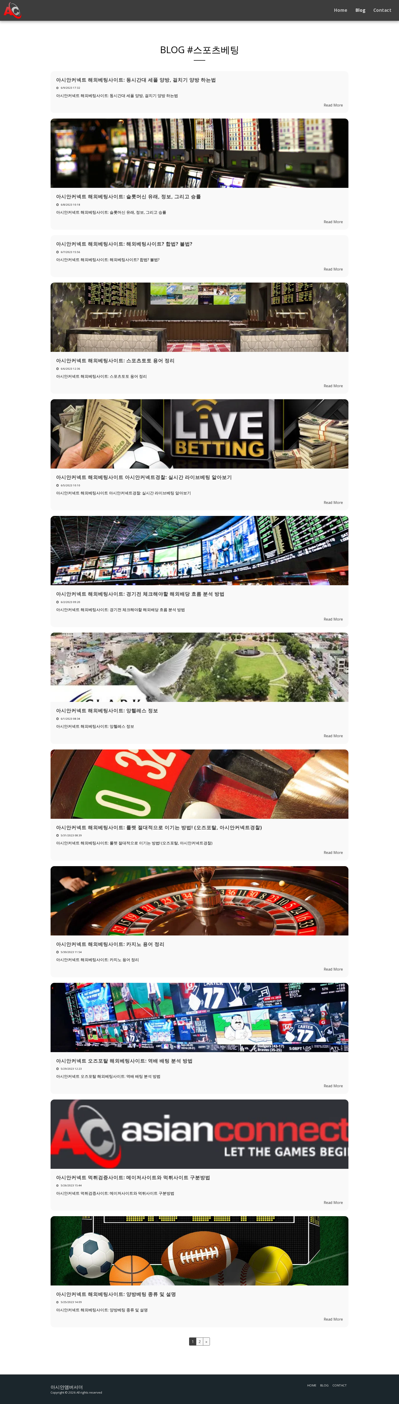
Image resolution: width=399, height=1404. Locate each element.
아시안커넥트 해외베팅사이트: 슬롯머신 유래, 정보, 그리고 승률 (128, 196)
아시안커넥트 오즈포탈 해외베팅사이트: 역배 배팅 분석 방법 (124, 1060)
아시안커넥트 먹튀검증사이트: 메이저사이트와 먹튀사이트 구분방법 (133, 1177)
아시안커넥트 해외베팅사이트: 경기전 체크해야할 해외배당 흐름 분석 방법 (140, 594)
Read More (333, 105)
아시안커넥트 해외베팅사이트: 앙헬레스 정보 (107, 710)
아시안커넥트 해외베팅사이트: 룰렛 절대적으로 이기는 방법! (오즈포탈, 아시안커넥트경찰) (159, 827)
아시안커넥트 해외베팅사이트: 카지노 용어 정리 (110, 944)
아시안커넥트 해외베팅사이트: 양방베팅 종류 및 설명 (116, 1294)
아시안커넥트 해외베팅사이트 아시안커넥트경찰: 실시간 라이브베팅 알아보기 (144, 477)
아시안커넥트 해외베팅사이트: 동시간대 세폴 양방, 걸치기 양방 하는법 (136, 79)
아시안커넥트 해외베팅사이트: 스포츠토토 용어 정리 (115, 360)
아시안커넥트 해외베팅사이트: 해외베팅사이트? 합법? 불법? (124, 244)
